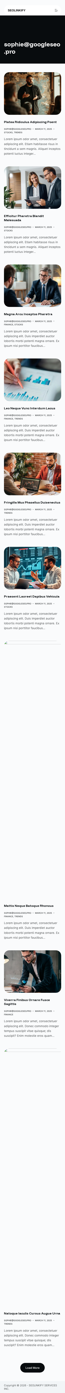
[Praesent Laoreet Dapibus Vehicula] (32, 568)
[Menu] (56, 10)
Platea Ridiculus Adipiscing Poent (30, 122)
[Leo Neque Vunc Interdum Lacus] (32, 379)
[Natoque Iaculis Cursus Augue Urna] (32, 1177)
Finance (8, 324)
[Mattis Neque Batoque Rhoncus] (32, 770)
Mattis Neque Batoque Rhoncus (29, 906)
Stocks (8, 132)
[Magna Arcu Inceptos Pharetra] (32, 285)
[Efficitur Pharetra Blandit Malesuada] (32, 187)
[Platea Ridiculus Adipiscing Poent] (32, 93)
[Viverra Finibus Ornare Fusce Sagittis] (32, 971)
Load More (32, 1367)
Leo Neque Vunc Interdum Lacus (29, 408)
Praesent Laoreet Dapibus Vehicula (31, 596)
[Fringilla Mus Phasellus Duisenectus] (32, 474)
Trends (18, 132)
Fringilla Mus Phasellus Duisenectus (32, 502)
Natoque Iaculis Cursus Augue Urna (32, 1313)
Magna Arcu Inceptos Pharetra (28, 314)
